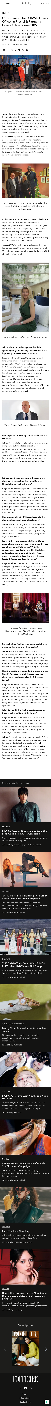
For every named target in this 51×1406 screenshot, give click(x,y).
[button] (46, 1349)
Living (5, 13)
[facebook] (8, 50)
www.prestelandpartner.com (25, 752)
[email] (4, 50)
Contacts (25, 1394)
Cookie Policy (25, 1402)
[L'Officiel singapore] (25, 3)
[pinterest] (12, 50)
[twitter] (19, 50)
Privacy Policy (25, 1398)
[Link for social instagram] (25, 1388)
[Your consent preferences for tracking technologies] (47, 1402)
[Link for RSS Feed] (31, 1388)
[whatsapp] (23, 50)
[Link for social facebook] (20, 1388)
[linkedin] (15, 50)
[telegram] (27, 50)
